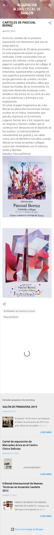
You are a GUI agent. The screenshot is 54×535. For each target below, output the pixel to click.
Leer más (46, 432)
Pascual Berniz (11, 317)
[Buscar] (50, 6)
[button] (50, 23)
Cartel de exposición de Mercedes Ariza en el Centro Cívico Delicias (20, 445)
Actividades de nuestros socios (19, 311)
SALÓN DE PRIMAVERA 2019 (19, 406)
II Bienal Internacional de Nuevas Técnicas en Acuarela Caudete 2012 (22, 487)
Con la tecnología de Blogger (28, 529)
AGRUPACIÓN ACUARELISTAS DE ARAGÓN (27, 9)
